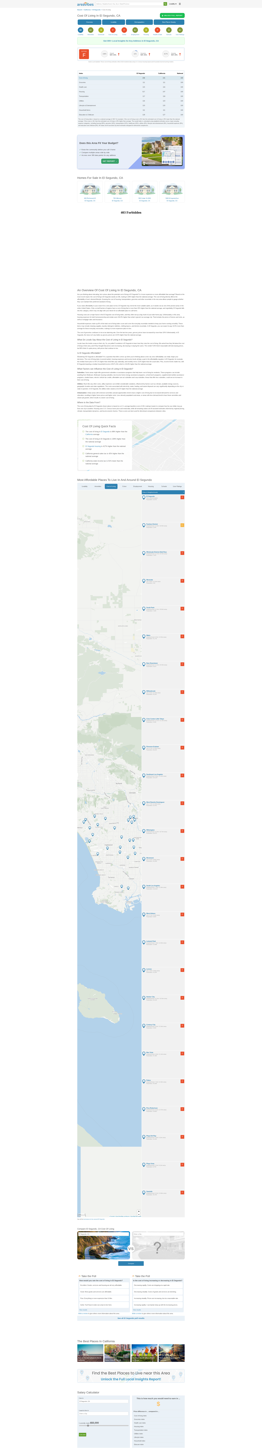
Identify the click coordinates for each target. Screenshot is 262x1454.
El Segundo (97, 10)
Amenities (98, 486)
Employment (137, 486)
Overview (89, 22)
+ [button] (138, 1211)
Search (79, 10)
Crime (124, 486)
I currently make (89, 1423)
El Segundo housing (93, 446)
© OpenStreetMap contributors (122, 1216)
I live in (81, 1398)
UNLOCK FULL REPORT (173, 15)
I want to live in (84, 1410)
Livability (172, 4)
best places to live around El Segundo (94, 1219)
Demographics (139, 22)
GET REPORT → (110, 161)
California (87, 10)
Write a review (83, 1313)
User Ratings (177, 486)
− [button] (138, 1214)
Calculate (83, 1434)
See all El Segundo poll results (131, 1318)
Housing (151, 486)
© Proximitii (111, 1216)
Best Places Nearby (169, 22)
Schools (164, 486)
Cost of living (83, 78)
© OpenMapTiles (134, 1216)
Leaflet (139, 1216)
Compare (131, 1263)
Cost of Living (111, 486)
